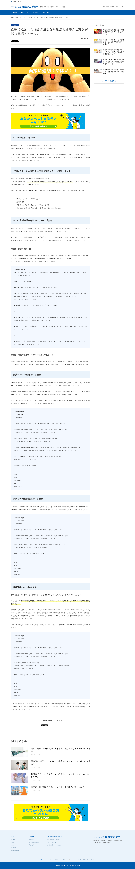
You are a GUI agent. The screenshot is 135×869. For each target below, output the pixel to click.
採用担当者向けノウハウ (54, 845)
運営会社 (31, 840)
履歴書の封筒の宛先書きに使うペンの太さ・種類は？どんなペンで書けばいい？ (113, 52)
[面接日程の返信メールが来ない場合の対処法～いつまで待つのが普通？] (19, 769)
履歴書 (15, 12)
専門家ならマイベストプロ (85, 859)
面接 (22, 12)
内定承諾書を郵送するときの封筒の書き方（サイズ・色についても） (113, 32)
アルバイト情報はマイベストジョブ (58, 859)
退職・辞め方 (46, 12)
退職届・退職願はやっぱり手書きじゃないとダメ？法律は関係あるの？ (113, 42)
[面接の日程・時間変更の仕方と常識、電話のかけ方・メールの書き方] (19, 756)
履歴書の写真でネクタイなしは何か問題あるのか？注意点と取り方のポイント (113, 62)
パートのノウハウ (52, 842)
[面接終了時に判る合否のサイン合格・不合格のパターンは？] (19, 794)
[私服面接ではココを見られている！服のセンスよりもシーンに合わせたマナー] (19, 781)
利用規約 (31, 845)
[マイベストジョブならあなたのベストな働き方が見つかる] (48, 127)
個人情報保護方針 (34, 842)
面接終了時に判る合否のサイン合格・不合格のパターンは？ (57, 787)
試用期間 (36, 12)
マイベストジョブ (17, 1)
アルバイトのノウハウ (53, 840)
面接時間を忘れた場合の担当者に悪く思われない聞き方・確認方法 (113, 72)
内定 (28, 12)
